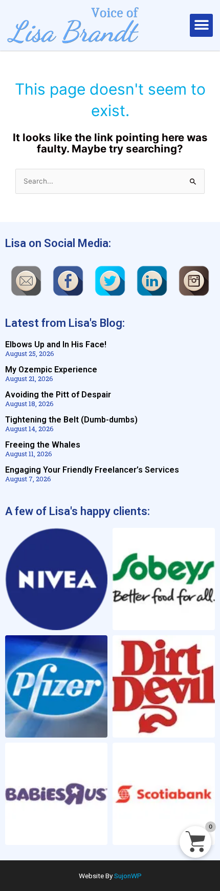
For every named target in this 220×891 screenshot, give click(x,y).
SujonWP (128, 876)
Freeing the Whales (42, 445)
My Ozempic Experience (51, 369)
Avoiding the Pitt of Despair (58, 394)
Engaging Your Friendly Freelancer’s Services (92, 470)
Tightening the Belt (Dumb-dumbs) (71, 420)
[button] (201, 25)
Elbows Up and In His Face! (55, 344)
